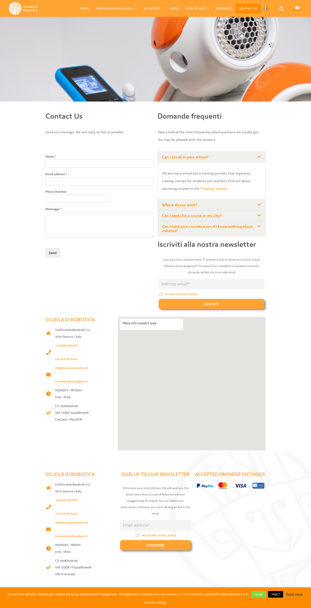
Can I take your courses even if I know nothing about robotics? (207, 228)
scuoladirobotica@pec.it (71, 381)
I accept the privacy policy (158, 535)
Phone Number (56, 192)
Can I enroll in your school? (185, 157)
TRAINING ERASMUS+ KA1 (114, 8)
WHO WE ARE (195, 8)
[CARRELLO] (297, 8)
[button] (281, 8)
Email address (56, 174)
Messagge (53, 209)
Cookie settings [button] (155, 602)
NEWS (174, 8)
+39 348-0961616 (66, 345)
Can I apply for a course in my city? (192, 215)
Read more (294, 594)
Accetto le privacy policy (181, 294)
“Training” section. (213, 188)
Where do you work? (179, 204)
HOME (85, 8)
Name (50, 156)
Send (52, 252)
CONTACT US (248, 8)
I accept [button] (258, 594)
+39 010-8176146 (66, 359)
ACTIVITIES (151, 8)
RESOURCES (224, 8)
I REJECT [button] (276, 594)
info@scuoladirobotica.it (71, 368)
